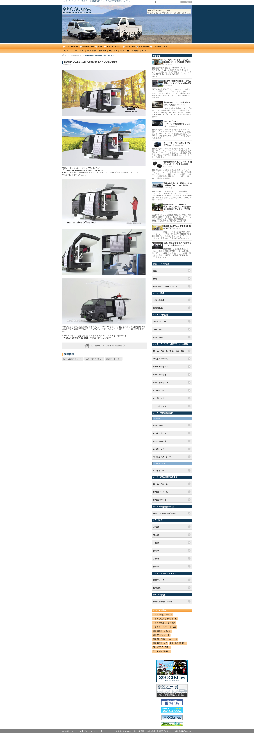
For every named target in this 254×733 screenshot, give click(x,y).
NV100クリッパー (161, 382)
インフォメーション (114, 46)
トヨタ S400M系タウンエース (165, 619)
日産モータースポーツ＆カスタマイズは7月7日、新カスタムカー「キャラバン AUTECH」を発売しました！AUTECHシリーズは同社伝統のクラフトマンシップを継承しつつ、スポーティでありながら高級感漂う (172, 134)
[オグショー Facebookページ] (172, 705)
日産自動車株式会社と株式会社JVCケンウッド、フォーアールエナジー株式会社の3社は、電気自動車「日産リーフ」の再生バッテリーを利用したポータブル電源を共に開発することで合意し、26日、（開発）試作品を (172, 174)
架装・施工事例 (88, 46)
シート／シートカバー (77, 51)
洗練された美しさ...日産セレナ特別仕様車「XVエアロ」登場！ (177, 184)
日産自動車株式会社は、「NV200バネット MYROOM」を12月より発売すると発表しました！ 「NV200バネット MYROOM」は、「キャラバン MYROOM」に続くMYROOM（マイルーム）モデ (171, 72)
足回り (122, 51)
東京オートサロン (113, 359)
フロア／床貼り (91, 51)
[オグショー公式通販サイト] (172, 697)
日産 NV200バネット (94, 359)
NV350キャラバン (161, 367)
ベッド (66, 51)
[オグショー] (172, 719)
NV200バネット (160, 375)
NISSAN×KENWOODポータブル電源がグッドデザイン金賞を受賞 (177, 82)
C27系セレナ (158, 398)
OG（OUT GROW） (178, 643)
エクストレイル (159, 406)
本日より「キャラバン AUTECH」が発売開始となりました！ (176, 123)
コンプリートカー (71, 46)
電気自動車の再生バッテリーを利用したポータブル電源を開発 (177, 163)
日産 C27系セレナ (160, 643)
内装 (110, 51)
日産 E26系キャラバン (72, 359)
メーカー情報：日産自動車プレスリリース (98, 56)
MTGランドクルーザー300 (164, 513)
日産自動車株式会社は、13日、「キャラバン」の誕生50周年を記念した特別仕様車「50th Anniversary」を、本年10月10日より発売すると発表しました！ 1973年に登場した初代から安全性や (172, 112)
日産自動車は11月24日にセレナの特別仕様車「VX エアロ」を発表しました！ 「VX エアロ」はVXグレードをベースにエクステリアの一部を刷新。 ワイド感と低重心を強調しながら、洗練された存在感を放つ (172, 195)
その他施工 (135, 51)
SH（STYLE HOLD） (161, 647)
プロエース (158, 329)
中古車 (100, 46)
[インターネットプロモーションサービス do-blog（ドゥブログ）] (172, 725)
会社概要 (65, 731)
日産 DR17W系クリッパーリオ (165, 639)
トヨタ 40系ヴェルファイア (164, 623)
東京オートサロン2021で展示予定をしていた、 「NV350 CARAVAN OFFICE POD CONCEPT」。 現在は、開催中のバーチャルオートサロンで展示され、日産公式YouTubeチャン (171, 235)
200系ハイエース (160, 359)
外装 (115, 51)
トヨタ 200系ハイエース (162, 615)
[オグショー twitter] (172, 712)
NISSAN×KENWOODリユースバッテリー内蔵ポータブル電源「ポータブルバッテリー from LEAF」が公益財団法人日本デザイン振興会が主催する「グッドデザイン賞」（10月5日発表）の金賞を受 (171, 93)
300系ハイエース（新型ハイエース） (169, 351)
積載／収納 (102, 51)
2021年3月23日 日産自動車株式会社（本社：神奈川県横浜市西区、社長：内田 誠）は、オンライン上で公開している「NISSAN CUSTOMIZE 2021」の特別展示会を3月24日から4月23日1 (171, 218)
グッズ (144, 51)
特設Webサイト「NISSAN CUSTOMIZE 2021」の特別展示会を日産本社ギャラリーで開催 (177, 207)
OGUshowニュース (160, 46)
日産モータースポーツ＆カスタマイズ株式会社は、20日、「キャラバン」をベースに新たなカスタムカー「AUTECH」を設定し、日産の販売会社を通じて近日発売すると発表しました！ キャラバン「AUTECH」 (171, 153)
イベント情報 (144, 46)
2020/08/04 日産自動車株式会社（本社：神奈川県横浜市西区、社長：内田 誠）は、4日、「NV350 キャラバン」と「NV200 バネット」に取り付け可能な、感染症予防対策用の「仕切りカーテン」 (171, 253)
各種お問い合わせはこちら (169, 11)
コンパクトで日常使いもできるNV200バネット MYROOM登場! (177, 61)
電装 (128, 51)
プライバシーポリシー (92, 731)
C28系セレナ (158, 390)
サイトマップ (76, 731)
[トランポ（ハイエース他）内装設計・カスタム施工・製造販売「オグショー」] (77, 10)
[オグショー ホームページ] (172, 682)
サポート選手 (130, 46)
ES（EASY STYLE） (161, 651)
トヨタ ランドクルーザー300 (164, 627)
